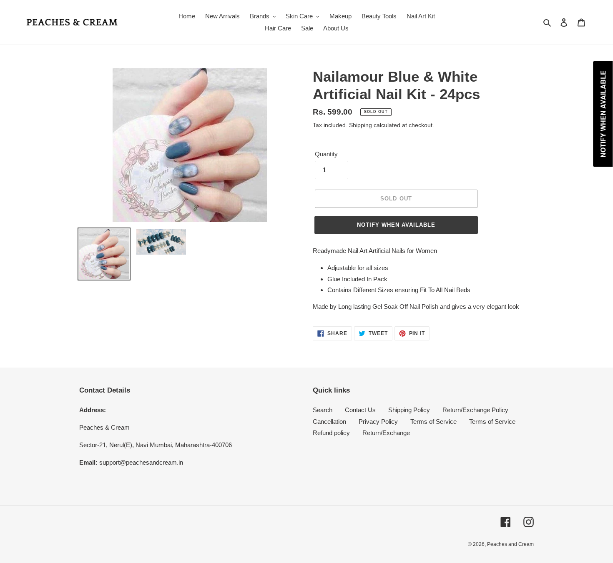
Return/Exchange (386, 432)
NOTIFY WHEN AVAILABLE (396, 225)
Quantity (326, 154)
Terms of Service (433, 421)
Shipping (360, 125)
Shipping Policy (409, 409)
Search (322, 409)
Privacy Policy (378, 421)
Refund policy (331, 432)
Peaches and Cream (510, 544)
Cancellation (329, 421)
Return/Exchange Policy (475, 409)
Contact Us (360, 409)
